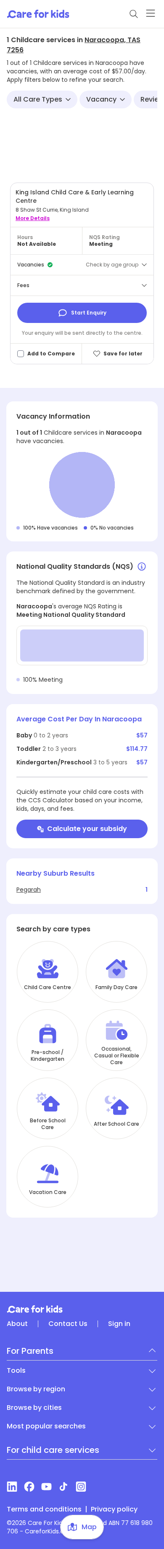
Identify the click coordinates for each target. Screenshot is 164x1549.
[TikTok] (63, 1487)
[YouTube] (46, 1487)
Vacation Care (47, 1192)
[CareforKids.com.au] (82, 1309)
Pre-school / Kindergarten (47, 1055)
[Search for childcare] (134, 14)
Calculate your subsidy (87, 829)
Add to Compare (51, 353)
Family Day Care (116, 987)
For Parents (30, 1351)
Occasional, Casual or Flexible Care (116, 1056)
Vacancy (101, 99)
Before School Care (48, 1124)
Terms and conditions (44, 1509)
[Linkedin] (12, 1487)
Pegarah (28, 889)
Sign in (119, 1324)
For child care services (53, 1450)
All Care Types (37, 99)
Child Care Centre (47, 987)
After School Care (116, 1124)
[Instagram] (81, 1487)
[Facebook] (29, 1487)
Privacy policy (114, 1509)
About (17, 1324)
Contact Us (67, 1324)
